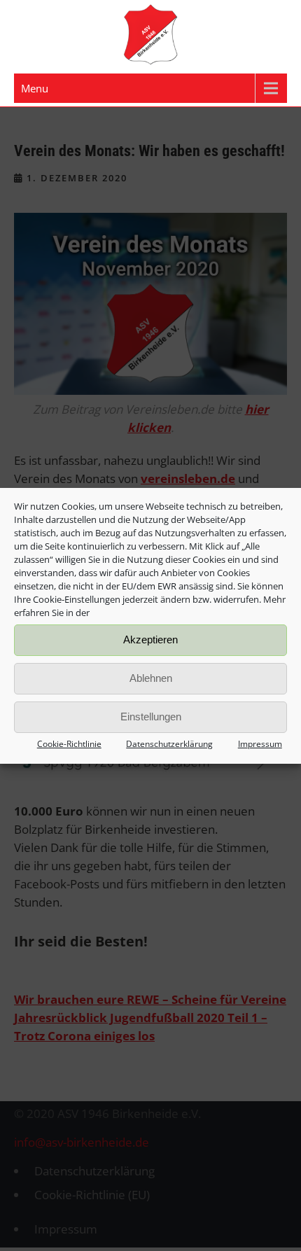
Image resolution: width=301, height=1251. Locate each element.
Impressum (260, 744)
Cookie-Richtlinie (69, 744)
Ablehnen (151, 678)
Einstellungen (150, 716)
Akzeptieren (150, 639)
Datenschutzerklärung (169, 744)
